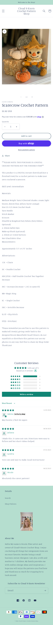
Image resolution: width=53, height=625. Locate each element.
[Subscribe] (45, 591)
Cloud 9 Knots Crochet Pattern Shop (28, 621)
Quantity (5, 122)
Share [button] (7, 156)
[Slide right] (32, 97)
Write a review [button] (26, 394)
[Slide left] (21, 97)
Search (8, 498)
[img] (8, 410)
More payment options (26, 150)
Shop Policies (10, 504)
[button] (3, 11)
